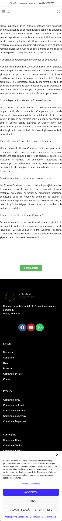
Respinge (31, 501)
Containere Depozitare (14, 421)
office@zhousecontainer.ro (23, 3)
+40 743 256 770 (26, 297)
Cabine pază (9, 434)
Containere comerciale (15, 416)
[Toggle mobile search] (8, 11)
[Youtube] (31, 327)
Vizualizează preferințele (31, 509)
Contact (7, 379)
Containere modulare (14, 410)
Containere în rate (12, 373)
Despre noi (8, 352)
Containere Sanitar (12, 445)
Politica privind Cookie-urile (16, 517)
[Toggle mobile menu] (4, 11)
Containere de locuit (13, 405)
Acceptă (31, 492)
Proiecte (7, 368)
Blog (5, 363)
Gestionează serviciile (30, 484)
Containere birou (11, 399)
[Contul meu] (58, 11)
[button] (57, 454)
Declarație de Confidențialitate (43, 517)
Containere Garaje (12, 440)
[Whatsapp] (40, 327)
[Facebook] (22, 327)
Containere (8, 357)
